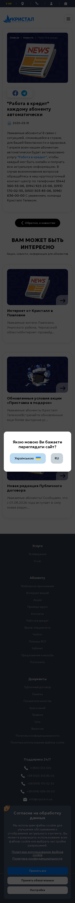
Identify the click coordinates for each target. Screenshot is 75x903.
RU (57, 458)
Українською (24, 458)
